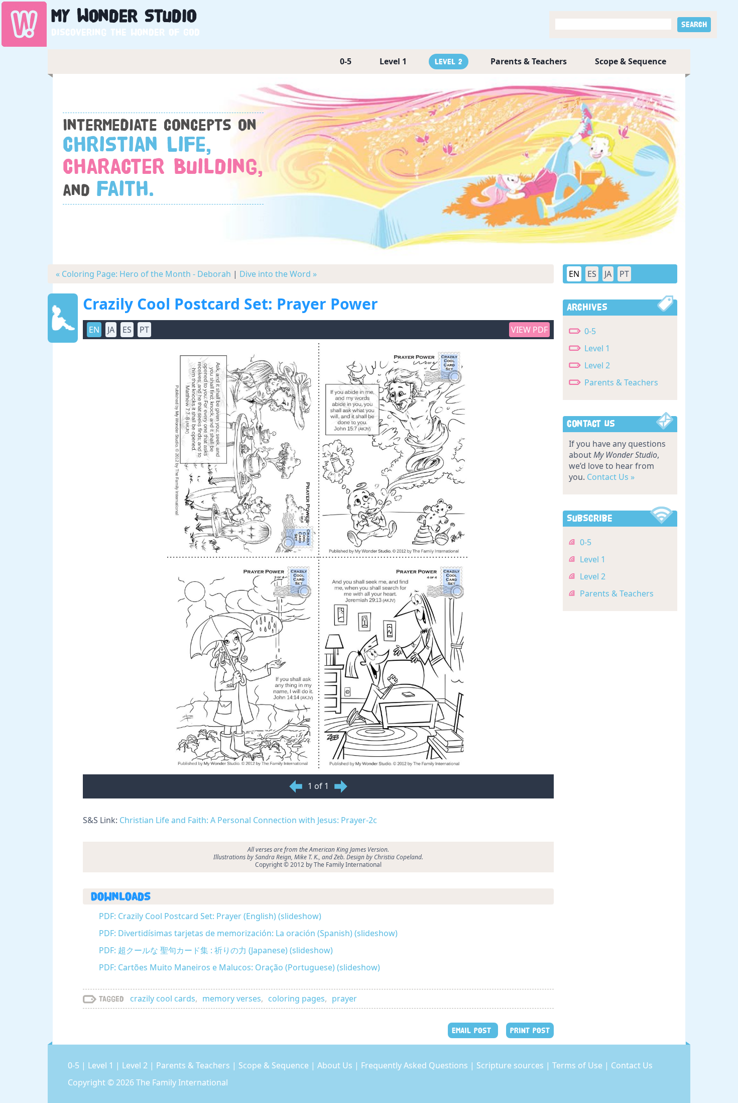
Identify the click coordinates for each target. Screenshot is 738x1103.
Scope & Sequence (630, 61)
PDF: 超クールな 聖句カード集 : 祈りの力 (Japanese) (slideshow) (216, 950)
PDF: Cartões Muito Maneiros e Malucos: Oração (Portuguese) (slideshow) (239, 967)
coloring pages (296, 998)
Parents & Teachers (528, 61)
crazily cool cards (162, 998)
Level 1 (393, 61)
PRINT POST (530, 1030)
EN (574, 273)
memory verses (231, 998)
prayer (344, 998)
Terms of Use (578, 1065)
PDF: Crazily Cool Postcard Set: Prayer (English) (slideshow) (210, 916)
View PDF (529, 329)
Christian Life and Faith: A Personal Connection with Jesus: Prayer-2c (248, 820)
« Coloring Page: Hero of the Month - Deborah (143, 273)
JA (607, 273)
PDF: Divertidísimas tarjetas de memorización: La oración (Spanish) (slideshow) (248, 933)
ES (591, 273)
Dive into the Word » (278, 273)
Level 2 (448, 61)
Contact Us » (611, 476)
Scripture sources (511, 1065)
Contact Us (632, 1065)
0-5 (345, 61)
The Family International (182, 1082)
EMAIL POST (473, 1030)
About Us (335, 1065)
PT (624, 273)
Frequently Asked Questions (415, 1065)
